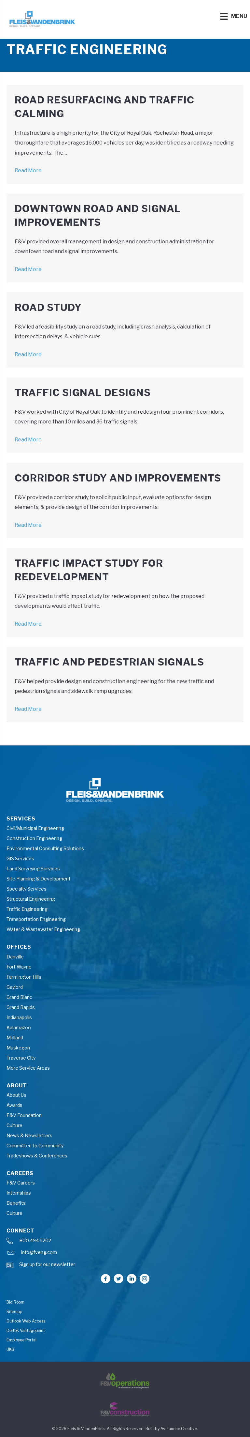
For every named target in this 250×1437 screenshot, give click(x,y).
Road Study (48, 307)
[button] (105, 1279)
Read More (31, 170)
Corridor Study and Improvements (118, 478)
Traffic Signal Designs (83, 392)
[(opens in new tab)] (125, 1380)
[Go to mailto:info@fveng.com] (125, 1254)
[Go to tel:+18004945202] (125, 1242)
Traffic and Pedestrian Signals (109, 662)
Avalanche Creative (178, 1428)
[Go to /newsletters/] (125, 1266)
